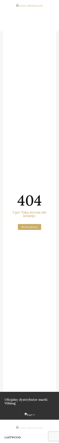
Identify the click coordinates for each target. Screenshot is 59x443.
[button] (31, 13)
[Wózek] (31, 23)
